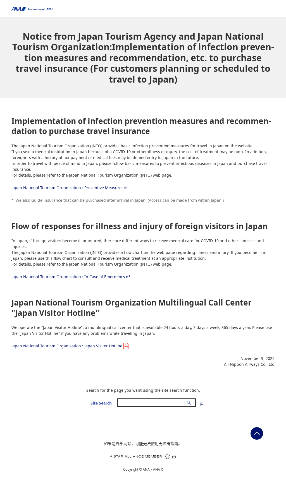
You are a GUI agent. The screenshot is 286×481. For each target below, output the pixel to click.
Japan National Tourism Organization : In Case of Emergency (68, 276)
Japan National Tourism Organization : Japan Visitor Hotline (66, 345)
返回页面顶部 (257, 433)
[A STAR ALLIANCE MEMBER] (143, 456)
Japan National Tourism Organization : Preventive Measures (67, 187)
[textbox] (156, 402)
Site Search (101, 403)
